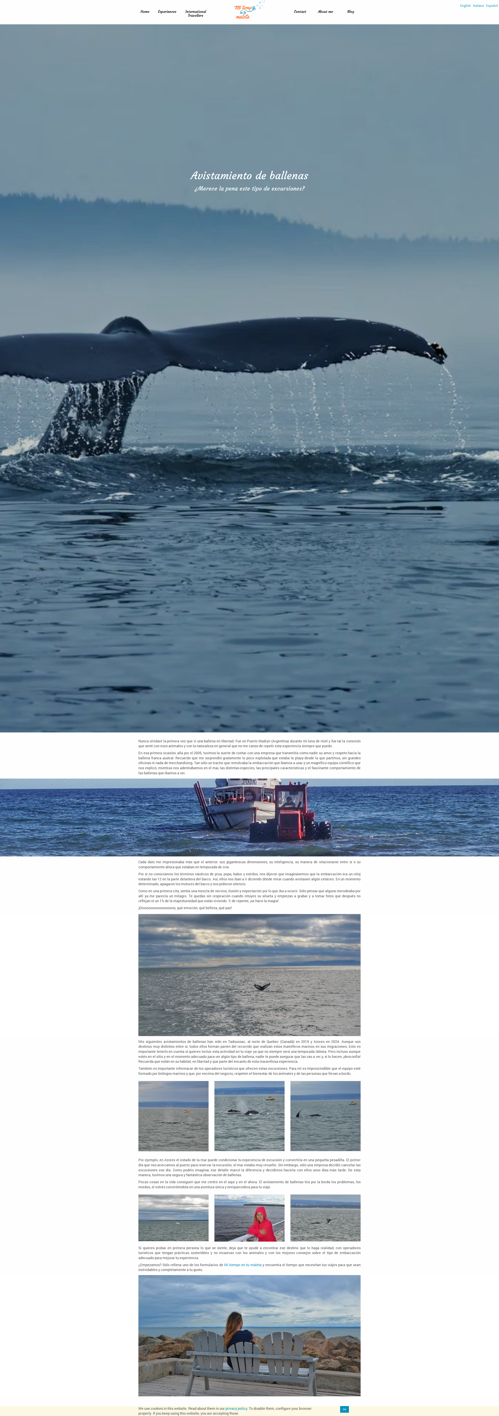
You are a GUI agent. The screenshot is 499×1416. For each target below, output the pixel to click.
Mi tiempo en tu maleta (243, 1264)
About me (325, 12)
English (465, 5)
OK (344, 1409)
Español (492, 5)
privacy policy (236, 1408)
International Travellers (195, 14)
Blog (350, 12)
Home (145, 12)
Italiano (478, 5)
